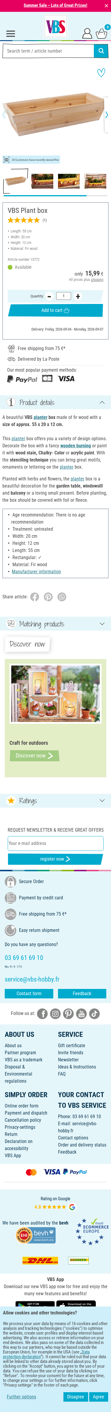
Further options (21, 1397)
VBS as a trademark (23, 1060)
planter (40, 417)
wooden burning (75, 445)
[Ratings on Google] (55, 1203)
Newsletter (68, 1060)
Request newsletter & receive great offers (56, 830)
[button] (8, 114)
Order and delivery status (82, 1145)
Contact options (73, 1138)
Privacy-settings (20, 1127)
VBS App (13, 1155)
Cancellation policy (23, 1120)
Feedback (82, 993)
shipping (97, 279)
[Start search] (101, 50)
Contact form (29, 993)
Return (11, 1134)
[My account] (87, 33)
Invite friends (70, 1052)
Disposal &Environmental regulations (18, 1074)
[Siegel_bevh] (35, 1235)
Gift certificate (71, 1045)
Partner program (20, 1052)
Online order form (21, 1106)
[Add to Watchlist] (101, 72)
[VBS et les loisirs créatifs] (55, 26)
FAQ (62, 1074)
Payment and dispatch (26, 1113)
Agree (98, 1397)
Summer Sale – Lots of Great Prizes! (55, 5)
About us (13, 1045)
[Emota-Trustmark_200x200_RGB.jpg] (92, 1231)
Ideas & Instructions (77, 1067)
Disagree (75, 1397)
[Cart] (101, 33)
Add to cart (51, 310)
